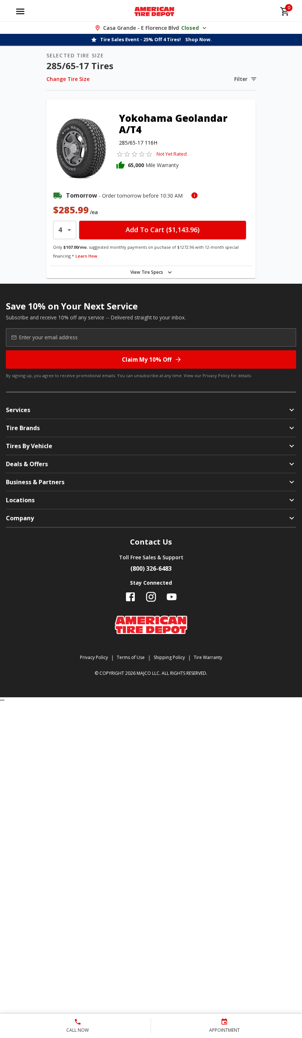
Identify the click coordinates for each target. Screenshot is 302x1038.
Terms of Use (131, 657)
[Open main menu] (20, 11)
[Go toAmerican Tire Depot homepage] (154, 11)
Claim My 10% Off (147, 359)
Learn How (86, 256)
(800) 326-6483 (151, 568)
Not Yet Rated (172, 153)
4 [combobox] (60, 229)
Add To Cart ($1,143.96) (163, 229)
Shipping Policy (169, 657)
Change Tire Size (67, 78)
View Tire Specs (146, 272)
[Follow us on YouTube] (172, 597)
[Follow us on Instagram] (151, 597)
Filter (240, 78)
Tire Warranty (208, 657)
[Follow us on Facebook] (130, 597)
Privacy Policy (216, 375)
